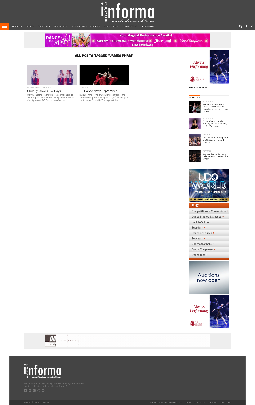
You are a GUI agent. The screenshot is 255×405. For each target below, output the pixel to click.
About (188, 403)
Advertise (95, 26)
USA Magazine (129, 26)
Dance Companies (202, 249)
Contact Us (78, 26)
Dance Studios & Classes (206, 216)
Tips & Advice (61, 26)
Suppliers (197, 227)
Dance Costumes (202, 233)
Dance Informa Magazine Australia (166, 403)
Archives (212, 403)
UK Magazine (147, 26)
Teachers (197, 238)
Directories (111, 26)
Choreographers (202, 244)
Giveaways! (44, 26)
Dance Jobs (198, 254)
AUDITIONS (16, 26)
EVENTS (29, 26)
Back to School (201, 222)
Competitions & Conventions (209, 211)
